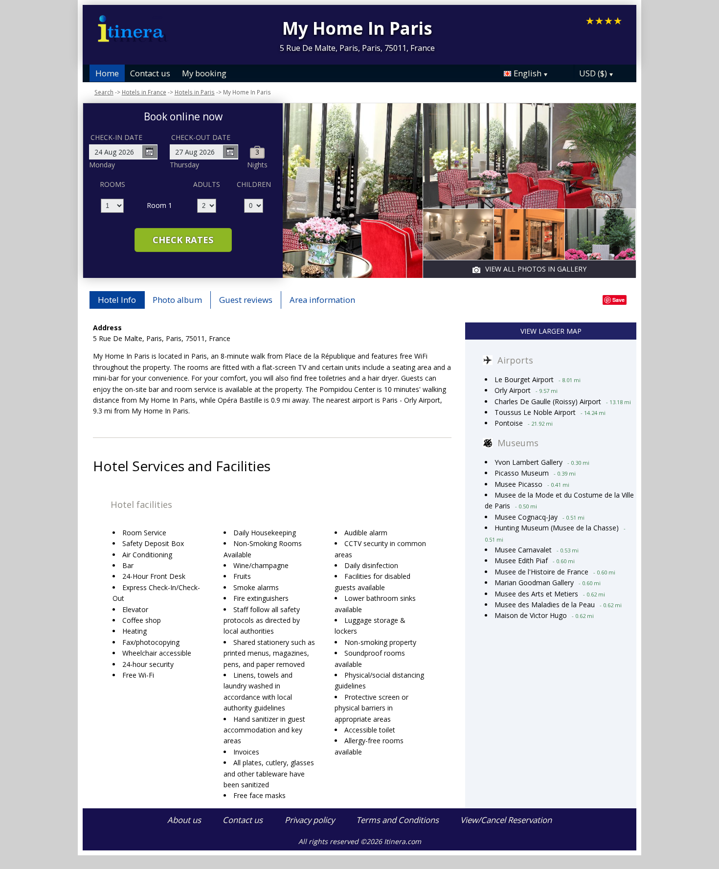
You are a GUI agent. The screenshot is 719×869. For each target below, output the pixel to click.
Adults (206, 184)
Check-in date (116, 137)
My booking (204, 73)
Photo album (177, 299)
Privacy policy (310, 819)
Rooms (112, 184)
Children (254, 184)
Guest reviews (245, 299)
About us (184, 819)
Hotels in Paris (195, 92)
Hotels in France (144, 92)
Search (103, 92)
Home (107, 73)
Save (618, 299)
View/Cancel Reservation (506, 819)
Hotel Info (117, 299)
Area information (322, 299)
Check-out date (200, 137)
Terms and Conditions (397, 819)
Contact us (150, 73)
